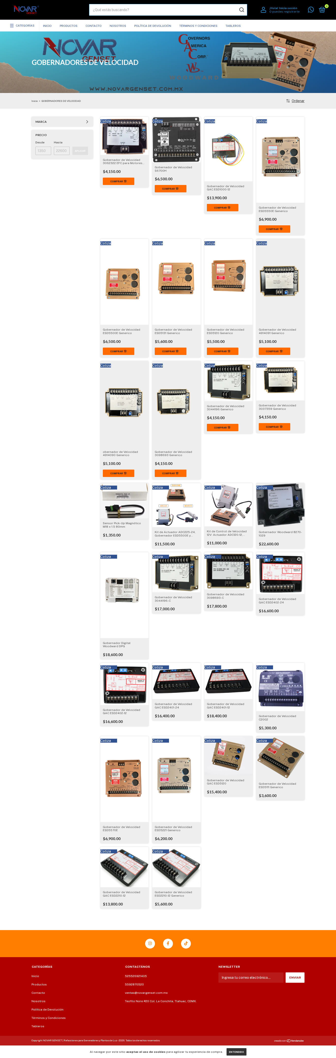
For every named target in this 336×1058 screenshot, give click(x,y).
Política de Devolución (152, 26)
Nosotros (118, 26)
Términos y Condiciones (198, 26)
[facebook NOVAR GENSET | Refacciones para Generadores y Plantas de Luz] (168, 944)
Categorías (25, 25)
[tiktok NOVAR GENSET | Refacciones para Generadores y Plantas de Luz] (186, 944)
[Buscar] (241, 9)
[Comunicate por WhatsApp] (310, 11)
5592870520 (134, 984)
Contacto (94, 26)
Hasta (58, 142)
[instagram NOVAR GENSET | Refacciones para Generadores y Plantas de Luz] (150, 944)
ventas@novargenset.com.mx (146, 993)
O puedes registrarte (284, 11)
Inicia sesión (288, 8)
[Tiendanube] (289, 1041)
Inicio (47, 26)
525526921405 (136, 976)
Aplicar (80, 150)
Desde (40, 142)
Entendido (236, 1051)
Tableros (233, 26)
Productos (68, 26)
